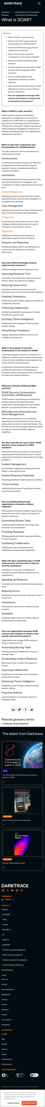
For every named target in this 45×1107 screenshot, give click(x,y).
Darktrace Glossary (6, 13)
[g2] (16, 890)
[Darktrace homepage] (17, 885)
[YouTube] (12, 890)
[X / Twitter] (7, 890)
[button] (39, 3)
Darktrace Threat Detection (16, 723)
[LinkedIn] (3, 890)
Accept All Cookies (29, 1103)
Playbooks (7, 231)
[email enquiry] (21, 890)
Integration (8, 217)
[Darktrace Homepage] (13, 3)
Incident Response (12, 191)
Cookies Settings (13, 1103)
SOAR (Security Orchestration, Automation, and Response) (27, 13)
